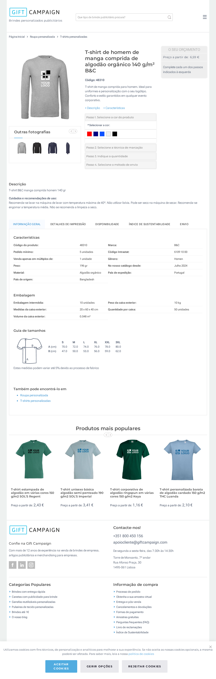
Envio (184, 224)
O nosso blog (19, 617)
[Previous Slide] (71, 131)
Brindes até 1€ (20, 612)
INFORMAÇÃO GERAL (27, 224)
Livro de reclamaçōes (129, 627)
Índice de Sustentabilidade (132, 632)
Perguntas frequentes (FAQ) (132, 622)
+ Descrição (92, 108)
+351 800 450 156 (128, 536)
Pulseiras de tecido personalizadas (32, 607)
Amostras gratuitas (127, 617)
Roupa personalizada (42, 36)
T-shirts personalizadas (73, 36)
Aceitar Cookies (61, 666)
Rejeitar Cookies (144, 666)
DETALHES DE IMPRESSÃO (68, 224)
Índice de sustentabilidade (149, 224)
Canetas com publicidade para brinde (34, 596)
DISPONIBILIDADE (107, 224)
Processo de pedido (128, 591)
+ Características (114, 108)
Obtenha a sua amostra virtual (134, 596)
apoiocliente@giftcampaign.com (140, 542)
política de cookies (141, 654)
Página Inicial (17, 36)
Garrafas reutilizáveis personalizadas (33, 601)
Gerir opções (99, 666)
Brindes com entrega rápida (28, 591)
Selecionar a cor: (98, 125)
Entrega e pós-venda (128, 601)
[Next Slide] (75, 131)
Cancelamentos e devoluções (133, 607)
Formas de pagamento (129, 612)
